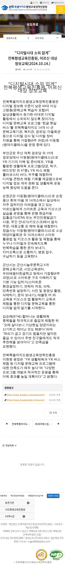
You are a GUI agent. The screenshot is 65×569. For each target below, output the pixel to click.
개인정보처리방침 (17, 495)
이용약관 (3, 495)
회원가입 (45, 2)
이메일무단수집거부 (35, 495)
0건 (19, 69)
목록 (54, 412)
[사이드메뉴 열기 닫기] (60, 9)
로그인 (35, 2)
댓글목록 (10, 445)
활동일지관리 (59, 2)
